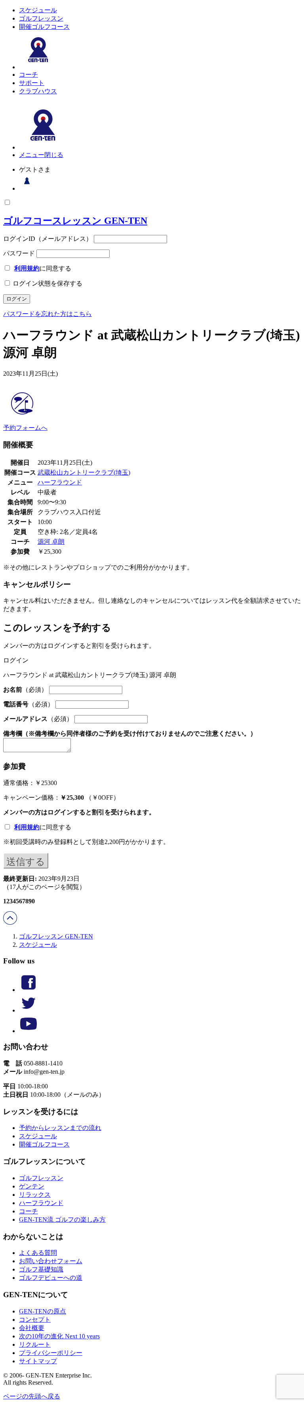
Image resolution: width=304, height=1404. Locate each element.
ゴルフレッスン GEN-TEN (56, 936)
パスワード (19, 253)
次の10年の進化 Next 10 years (59, 1336)
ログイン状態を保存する (46, 283)
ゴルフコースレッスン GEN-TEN (75, 221)
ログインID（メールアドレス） (47, 238)
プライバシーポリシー (50, 1352)
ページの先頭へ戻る (31, 1396)
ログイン (60, 812)
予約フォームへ (25, 427)
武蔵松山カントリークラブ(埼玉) (84, 472)
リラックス (35, 1194)
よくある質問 (38, 1252)
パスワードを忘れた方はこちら (47, 313)
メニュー (31, 154)
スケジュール (38, 10)
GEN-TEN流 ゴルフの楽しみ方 (62, 1219)
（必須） (25, 689)
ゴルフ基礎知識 (41, 1269)
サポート (31, 82)
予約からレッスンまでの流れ (60, 1127)
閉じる (53, 154)
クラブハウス (38, 91)
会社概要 (31, 1328)
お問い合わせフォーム (50, 1261)
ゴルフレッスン (41, 18)
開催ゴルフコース (44, 26)
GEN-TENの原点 (42, 1311)
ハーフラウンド (60, 482)
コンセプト (35, 1319)
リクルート (35, 1344)
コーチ (28, 74)
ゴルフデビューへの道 (50, 1277)
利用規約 (27, 268)
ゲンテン (31, 1186)
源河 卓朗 (51, 541)
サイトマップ (38, 1361)
